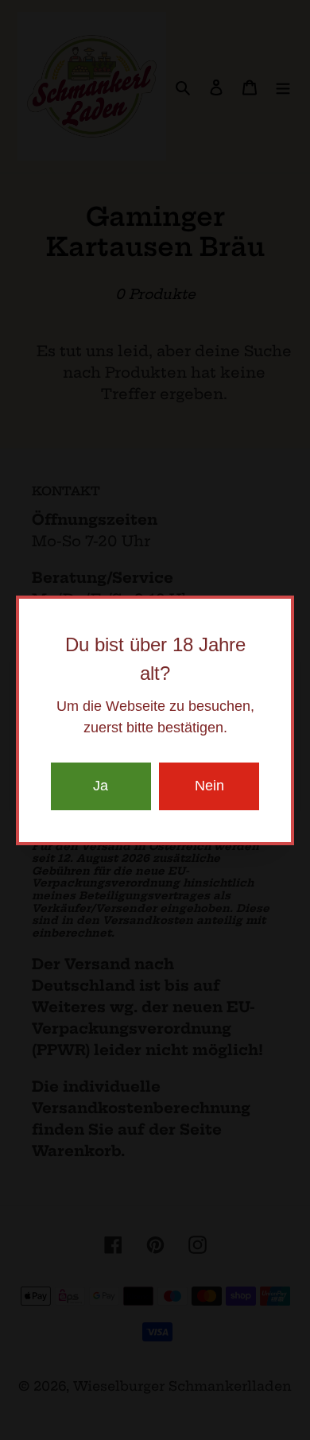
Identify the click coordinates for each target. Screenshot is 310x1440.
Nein (209, 786)
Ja (100, 786)
